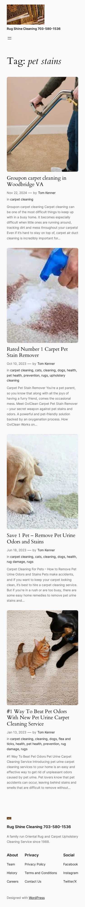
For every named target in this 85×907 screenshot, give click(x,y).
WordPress (37, 898)
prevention (31, 375)
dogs (61, 370)
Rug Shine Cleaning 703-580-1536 (34, 29)
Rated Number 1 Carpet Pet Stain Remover (37, 352)
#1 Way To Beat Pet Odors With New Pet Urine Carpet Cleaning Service (38, 718)
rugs (44, 375)
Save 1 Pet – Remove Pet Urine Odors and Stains (41, 538)
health (71, 370)
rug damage (16, 561)
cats (38, 370)
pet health (14, 375)
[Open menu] (9, 38)
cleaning (49, 370)
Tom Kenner (47, 193)
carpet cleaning (21, 199)
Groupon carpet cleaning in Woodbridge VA (36, 181)
